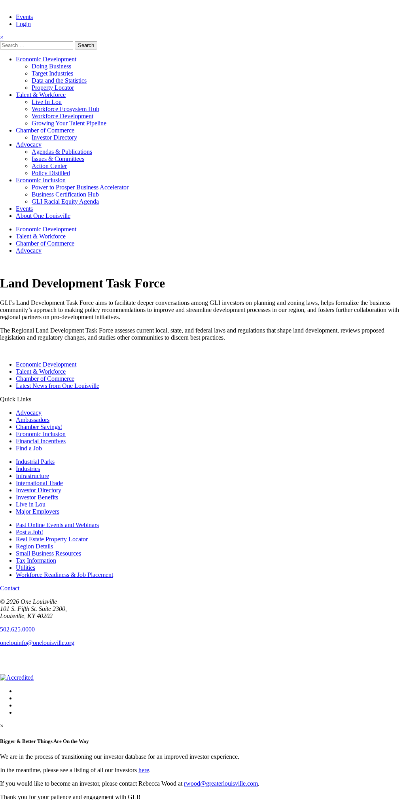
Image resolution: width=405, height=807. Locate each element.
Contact (9, 588)
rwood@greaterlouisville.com (221, 783)
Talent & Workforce (41, 94)
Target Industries (52, 73)
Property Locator (53, 87)
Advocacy (29, 144)
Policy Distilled (51, 173)
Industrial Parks (35, 461)
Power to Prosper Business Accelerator (80, 187)
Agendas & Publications (62, 151)
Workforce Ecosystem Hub (65, 109)
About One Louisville (43, 215)
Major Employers (37, 511)
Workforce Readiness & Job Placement (64, 574)
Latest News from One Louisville (57, 385)
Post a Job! (29, 532)
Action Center (49, 166)
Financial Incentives (41, 441)
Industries (28, 468)
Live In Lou (47, 101)
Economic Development (46, 59)
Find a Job (29, 448)
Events (24, 16)
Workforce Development (62, 116)
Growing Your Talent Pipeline (69, 123)
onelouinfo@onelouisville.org (37, 642)
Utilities (25, 567)
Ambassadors (32, 419)
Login (23, 24)
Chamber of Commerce (45, 130)
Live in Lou (30, 504)
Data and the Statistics (59, 80)
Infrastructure (32, 475)
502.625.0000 (17, 629)
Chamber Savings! (39, 426)
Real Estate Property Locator (52, 539)
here (143, 770)
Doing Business (51, 66)
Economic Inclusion (41, 180)
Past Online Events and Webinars (57, 525)
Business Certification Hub (65, 194)
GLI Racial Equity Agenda (65, 201)
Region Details (34, 546)
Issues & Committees (58, 158)
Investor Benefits (37, 497)
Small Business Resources (48, 553)
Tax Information (36, 560)
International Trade (39, 483)
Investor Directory (54, 137)
